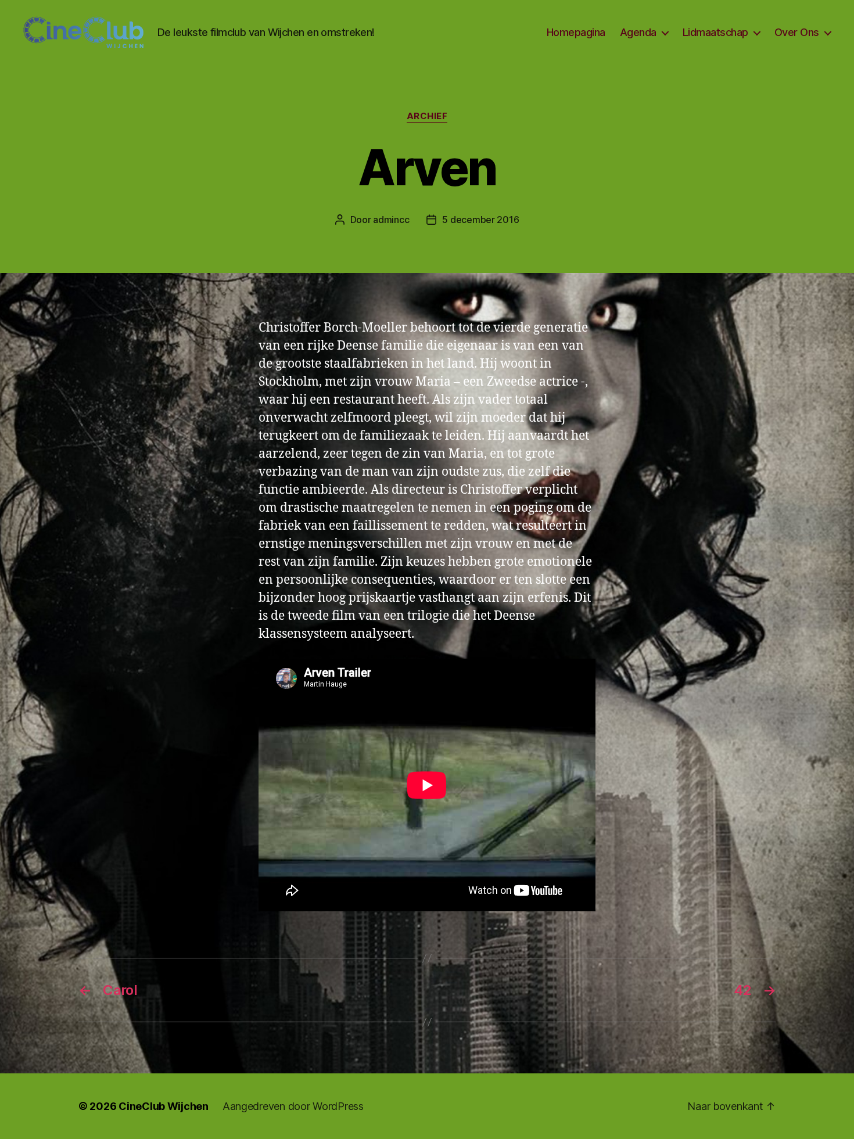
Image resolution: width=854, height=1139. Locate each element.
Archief (427, 116)
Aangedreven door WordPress (293, 1106)
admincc (391, 219)
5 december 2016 (480, 219)
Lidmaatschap (715, 32)
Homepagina (576, 32)
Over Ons (796, 32)
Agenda (638, 32)
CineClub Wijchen (164, 1106)
